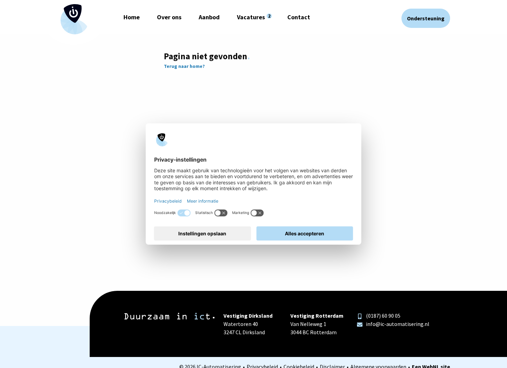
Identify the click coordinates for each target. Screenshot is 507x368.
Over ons (169, 17)
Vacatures (251, 17)
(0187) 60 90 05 (383, 315)
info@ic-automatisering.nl (397, 323)
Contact (298, 17)
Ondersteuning (426, 18)
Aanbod (209, 17)
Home (131, 17)
